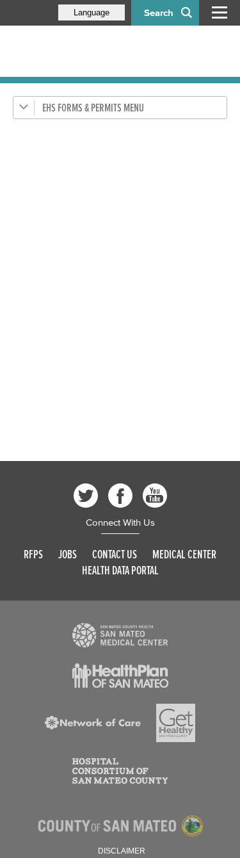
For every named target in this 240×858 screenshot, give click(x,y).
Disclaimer (121, 850)
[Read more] (120, 635)
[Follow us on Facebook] (120, 495)
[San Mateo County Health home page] (96, 51)
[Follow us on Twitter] (86, 495)
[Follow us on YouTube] (155, 495)
